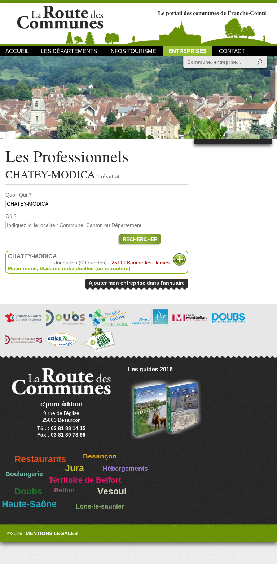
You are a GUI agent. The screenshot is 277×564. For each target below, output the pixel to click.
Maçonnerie (22, 268)
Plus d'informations (179, 259)
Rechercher (140, 239)
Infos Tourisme (132, 51)
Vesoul (112, 491)
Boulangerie (24, 474)
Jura (74, 468)
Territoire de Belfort (85, 480)
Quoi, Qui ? (18, 195)
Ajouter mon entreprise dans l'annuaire (137, 283)
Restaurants (40, 459)
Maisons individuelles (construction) (85, 268)
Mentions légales (52, 533)
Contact (232, 51)
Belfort (64, 490)
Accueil (17, 51)
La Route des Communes (60, 23)
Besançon (100, 456)
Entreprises (187, 51)
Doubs (28, 491)
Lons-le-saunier (100, 506)
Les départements (69, 51)
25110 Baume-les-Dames (140, 262)
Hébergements (125, 468)
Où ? (11, 216)
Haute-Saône (29, 504)
